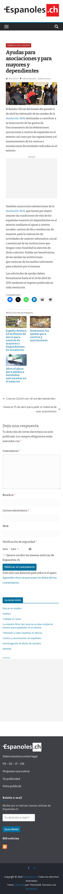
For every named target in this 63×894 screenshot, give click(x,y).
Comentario (11, 450)
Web (6, 526)
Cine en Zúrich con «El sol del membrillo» (31, 398)
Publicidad (6, 658)
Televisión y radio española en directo (22, 632)
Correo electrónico (16, 510)
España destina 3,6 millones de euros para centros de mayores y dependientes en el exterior (16, 340)
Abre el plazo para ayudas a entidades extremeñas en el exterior (16, 375)
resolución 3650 (15, 211)
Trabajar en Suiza (12, 618)
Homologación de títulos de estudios (22, 643)
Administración (29, 78)
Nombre (9, 495)
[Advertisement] (31, 178)
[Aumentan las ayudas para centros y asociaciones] (40, 322)
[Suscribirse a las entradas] (5, 846)
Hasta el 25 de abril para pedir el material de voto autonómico (30, 409)
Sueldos (7, 613)
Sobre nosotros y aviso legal (20, 756)
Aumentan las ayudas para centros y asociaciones (39, 335)
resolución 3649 (15, 118)
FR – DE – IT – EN (13, 763)
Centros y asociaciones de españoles (22, 638)
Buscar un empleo (12, 608)
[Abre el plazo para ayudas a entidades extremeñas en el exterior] (16, 360)
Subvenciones (44, 78)
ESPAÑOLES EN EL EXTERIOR (18, 45)
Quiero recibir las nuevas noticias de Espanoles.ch (28, 557)
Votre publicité (12, 786)
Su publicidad (11, 779)
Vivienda (7, 648)
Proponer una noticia (16, 771)
